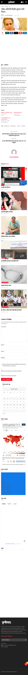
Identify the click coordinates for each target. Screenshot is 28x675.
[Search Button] (26, 2)
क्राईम (3, 208)
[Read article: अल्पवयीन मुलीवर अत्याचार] (14, 200)
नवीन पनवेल (4, 257)
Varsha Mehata (8, 15)
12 (10, 401)
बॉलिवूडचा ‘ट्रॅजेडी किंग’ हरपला (6, 112)
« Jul (4, 413)
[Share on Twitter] (16, 33)
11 (7, 401)
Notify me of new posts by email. (8, 375)
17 (4, 404)
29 (20, 407)
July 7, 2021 (17, 15)
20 (14, 404)
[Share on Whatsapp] (7, 33)
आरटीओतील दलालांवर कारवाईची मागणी (9, 261)
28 (17, 407)
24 (4, 407)
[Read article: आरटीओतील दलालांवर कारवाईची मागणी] (14, 250)
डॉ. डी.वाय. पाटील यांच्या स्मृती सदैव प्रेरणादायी (11, 310)
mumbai (23, 126)
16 (23, 401)
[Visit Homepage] (11, 2)
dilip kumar (13, 126)
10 (4, 401)
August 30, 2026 (5, 189)
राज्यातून (6, 6)
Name (3, 345)
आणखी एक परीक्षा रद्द (5, 187)
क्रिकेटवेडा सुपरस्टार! (18, 112)
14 (17, 401)
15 (20, 401)
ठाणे (2, 233)
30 (23, 407)
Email (3, 351)
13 (14, 401)
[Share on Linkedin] (25, 33)
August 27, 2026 (5, 238)
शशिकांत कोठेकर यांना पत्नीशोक (8, 236)
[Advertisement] (14, 50)
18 (7, 404)
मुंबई (9, 6)
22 (20, 404)
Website (3, 357)
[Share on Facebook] (12, 33)
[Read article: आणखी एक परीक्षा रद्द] (14, 176)
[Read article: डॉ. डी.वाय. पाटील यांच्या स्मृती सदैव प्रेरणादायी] (14, 299)
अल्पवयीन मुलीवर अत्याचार (7, 212)
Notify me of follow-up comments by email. (11, 371)
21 (17, 404)
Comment (4, 326)
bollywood (6, 126)
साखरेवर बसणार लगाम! (6, 285)
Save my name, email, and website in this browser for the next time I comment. (14, 365)
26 (10, 407)
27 (14, 407)
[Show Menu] (1, 2)
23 (23, 404)
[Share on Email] (20, 33)
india (18, 126)
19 (10, 404)
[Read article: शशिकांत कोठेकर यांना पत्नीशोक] (14, 225)
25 (7, 407)
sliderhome (5, 282)
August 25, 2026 (5, 287)
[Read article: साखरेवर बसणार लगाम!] (14, 274)
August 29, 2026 (5, 213)
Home (2, 6)
